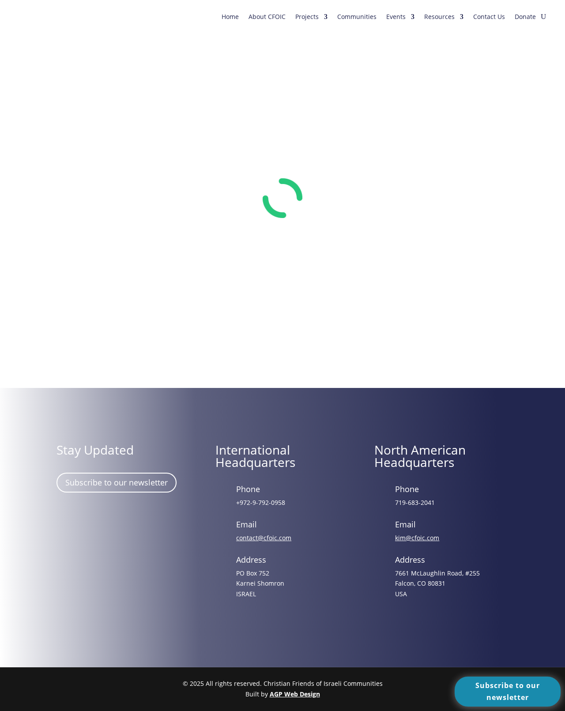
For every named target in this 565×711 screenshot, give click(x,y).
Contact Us (489, 16)
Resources (439, 16)
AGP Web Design (295, 694)
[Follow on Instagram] (93, 516)
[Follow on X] (119, 516)
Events (396, 16)
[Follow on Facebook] (67, 516)
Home (230, 16)
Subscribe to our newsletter (116, 482)
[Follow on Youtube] (144, 516)
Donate (525, 16)
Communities (357, 16)
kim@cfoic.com (417, 538)
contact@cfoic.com (263, 538)
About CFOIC (267, 16)
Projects (307, 16)
